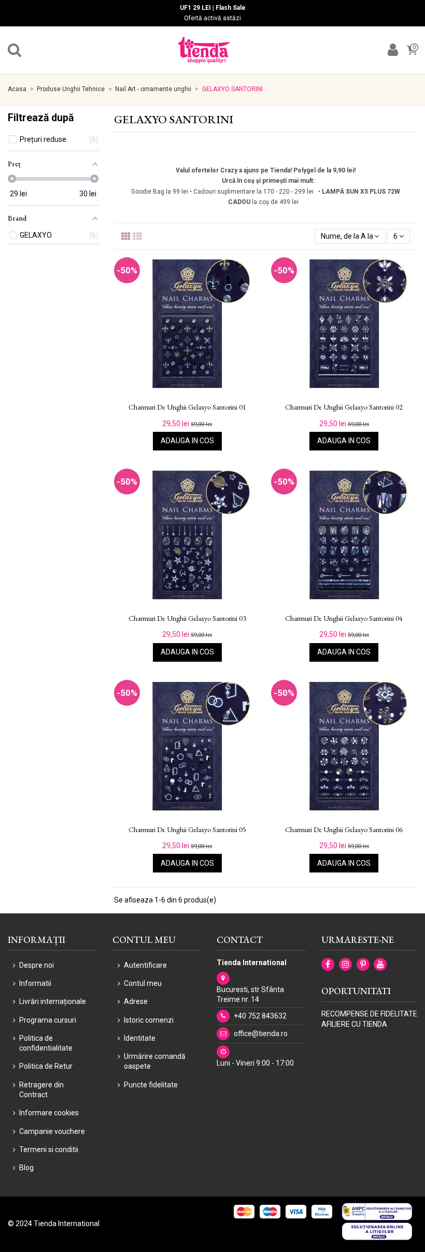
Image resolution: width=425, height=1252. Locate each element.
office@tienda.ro (261, 1033)
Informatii (35, 983)
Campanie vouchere (52, 1131)
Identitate (139, 1038)
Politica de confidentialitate (46, 1043)
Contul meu (143, 983)
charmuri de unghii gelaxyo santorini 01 (187, 407)
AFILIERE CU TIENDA (354, 1024)
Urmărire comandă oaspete (155, 1061)
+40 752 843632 (260, 1016)
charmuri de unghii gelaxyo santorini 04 (344, 618)
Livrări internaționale (52, 1001)
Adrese (136, 1001)
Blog (26, 1167)
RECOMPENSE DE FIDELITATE (369, 1014)
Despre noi (36, 965)
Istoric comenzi (149, 1020)
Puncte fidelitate (151, 1085)
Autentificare (145, 965)
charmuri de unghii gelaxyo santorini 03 (187, 618)
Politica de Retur (46, 1066)
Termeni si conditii (48, 1149)
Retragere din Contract (41, 1090)
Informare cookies (49, 1113)
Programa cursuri (47, 1020)
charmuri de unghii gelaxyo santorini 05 (187, 829)
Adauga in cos (187, 440)
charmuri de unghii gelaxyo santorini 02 (344, 407)
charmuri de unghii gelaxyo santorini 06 (344, 829)
